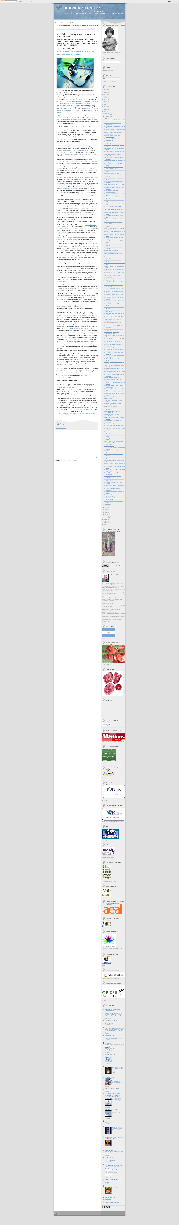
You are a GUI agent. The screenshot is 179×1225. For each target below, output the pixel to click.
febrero (106, 516)
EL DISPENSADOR (109, 1026)
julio (106, 507)
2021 (104, 97)
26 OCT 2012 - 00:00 (73, 54)
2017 (104, 104)
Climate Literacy (108, 398)
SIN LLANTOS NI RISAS (117, 1140)
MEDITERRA (108, 1199)
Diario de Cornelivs (109, 1065)
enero (106, 517)
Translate (113, 81)
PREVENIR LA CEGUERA (111, 1109)
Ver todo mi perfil (105, 621)
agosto (106, 505)
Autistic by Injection (110, 1125)
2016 (104, 106)
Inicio (78, 457)
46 (80, 54)
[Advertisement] (69, 442)
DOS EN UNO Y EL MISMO (111, 1090)
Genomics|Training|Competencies (112, 347)
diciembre (107, 114)
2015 (104, 108)
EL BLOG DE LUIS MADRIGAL (112, 1088)
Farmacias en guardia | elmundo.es (112, 423)
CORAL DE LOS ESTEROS (111, 1179)
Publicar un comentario (61, 428)
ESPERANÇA (115, 1187)
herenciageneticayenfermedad (112, 1009)
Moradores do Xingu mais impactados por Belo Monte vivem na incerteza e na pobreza (114, 1153)
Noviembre (107, 1122)
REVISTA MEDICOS (109, 446)
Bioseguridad (108, 1043)
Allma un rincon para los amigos (113, 1202)
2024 (104, 92)
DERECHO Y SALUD (110, 1054)
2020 (104, 99)
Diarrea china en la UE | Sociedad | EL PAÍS (114, 391)
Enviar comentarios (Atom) (70, 460)
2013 (104, 111)
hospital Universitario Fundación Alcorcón (67, 315)
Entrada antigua (94, 457)
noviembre (107, 116)
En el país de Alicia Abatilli (111, 1121)
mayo (106, 511)
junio (106, 509)
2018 (104, 102)
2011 (104, 519)
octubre (106, 118)
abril (106, 512)
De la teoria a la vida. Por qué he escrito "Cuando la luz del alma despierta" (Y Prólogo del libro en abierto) (117, 1070)
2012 (104, 113)
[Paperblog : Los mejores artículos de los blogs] (106, 725)
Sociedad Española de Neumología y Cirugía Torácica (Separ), (73, 150)
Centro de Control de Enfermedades (66, 188)
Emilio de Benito (60, 54)
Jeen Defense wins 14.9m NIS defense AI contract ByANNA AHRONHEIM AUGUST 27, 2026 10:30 (114, 1038)
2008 (104, 524)
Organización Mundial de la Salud (81, 103)
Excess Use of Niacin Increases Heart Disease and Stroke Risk (117, 1101)
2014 (104, 109)
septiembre (107, 504)
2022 (104, 96)
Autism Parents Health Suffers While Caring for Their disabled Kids (117, 1128)
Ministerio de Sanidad (80, 101)
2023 (104, 94)
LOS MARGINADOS (109, 1035)
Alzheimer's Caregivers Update (111, 250)
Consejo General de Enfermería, (77, 328)
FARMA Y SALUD (109, 1157)
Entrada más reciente (61, 457)
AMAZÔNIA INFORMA (110, 1150)
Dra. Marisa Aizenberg (110, 1077)
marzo (106, 514)
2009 (104, 522)
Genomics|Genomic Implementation (112, 377)
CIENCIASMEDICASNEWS (111, 1020)
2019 (104, 101)
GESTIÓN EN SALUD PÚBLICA (82, 8)
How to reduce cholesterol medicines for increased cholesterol (117, 1171)
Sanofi (88, 108)
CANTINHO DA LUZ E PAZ (111, 1186)
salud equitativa (115, 574)
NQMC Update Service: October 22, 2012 (113, 441)
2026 (104, 89)
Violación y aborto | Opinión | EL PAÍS (112, 396)
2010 (104, 521)
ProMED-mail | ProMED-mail (110, 251)
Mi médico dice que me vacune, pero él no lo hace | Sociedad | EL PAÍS (75, 29)
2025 (104, 91)
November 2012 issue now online (111, 173)
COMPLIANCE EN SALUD (117, 1055)
